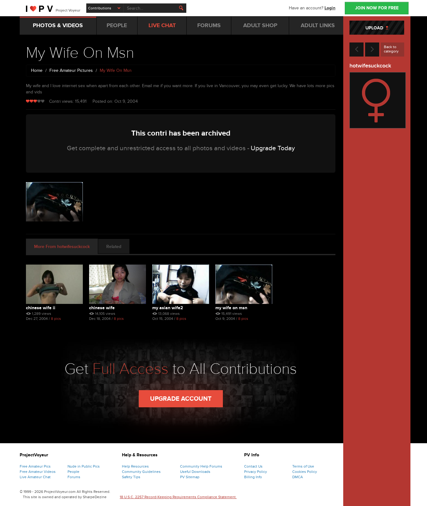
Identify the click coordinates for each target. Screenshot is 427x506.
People (73, 471)
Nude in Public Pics (84, 466)
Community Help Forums (201, 466)
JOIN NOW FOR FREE (377, 8)
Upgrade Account (181, 399)
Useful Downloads (195, 471)
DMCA (297, 477)
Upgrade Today (273, 148)
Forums (74, 477)
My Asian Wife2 (167, 307)
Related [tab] (113, 246)
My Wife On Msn (231, 307)
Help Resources (135, 466)
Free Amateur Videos (38, 471)
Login (329, 8)
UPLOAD (375, 28)
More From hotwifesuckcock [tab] (62, 246)
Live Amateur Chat (35, 477)
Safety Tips (131, 477)
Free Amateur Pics (35, 466)
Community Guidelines (141, 471)
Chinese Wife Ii (40, 307)
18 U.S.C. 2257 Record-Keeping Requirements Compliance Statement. (178, 497)
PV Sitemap (189, 477)
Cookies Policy (304, 471)
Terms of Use (303, 466)
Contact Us (253, 466)
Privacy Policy (255, 471)
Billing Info (253, 477)
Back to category (391, 49)
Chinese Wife (102, 307)
